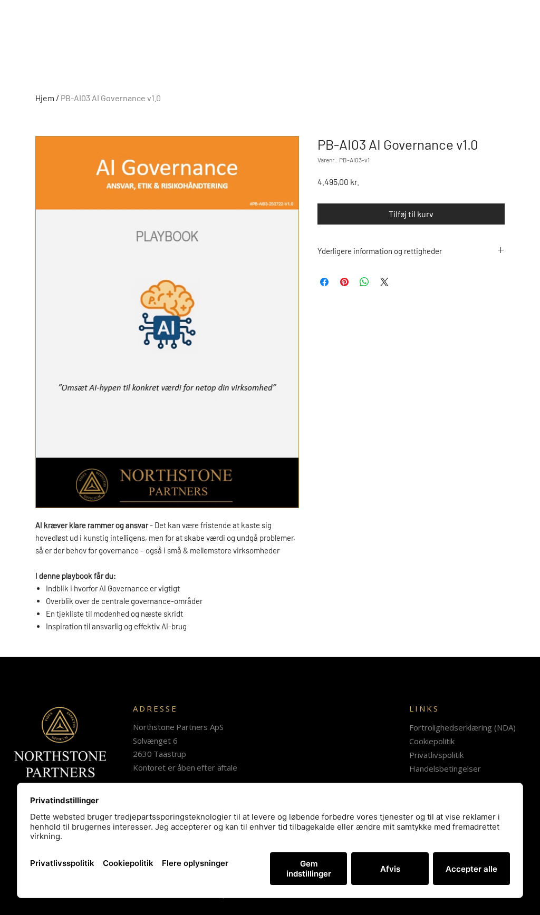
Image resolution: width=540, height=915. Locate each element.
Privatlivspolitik (436, 754)
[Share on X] (384, 282)
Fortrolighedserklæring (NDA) (462, 727)
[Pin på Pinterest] (344, 282)
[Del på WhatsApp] (364, 282)
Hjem (44, 98)
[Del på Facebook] (324, 282)
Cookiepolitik (432, 741)
